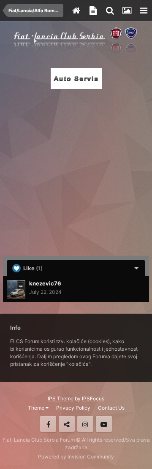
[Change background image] (126, 10)
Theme (37, 408)
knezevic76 (45, 283)
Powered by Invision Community (76, 456)
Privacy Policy (73, 408)
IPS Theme (60, 398)
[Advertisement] (76, 170)
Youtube (104, 424)
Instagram (85, 424)
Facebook (48, 424)
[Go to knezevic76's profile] (16, 289)
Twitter (67, 424)
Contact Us (111, 408)
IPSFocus (93, 398)
